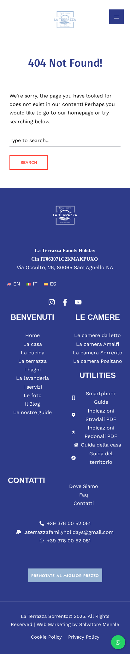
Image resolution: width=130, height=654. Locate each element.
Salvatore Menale (99, 624)
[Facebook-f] (65, 302)
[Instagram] (51, 302)
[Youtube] (78, 302)
